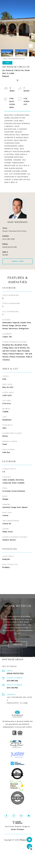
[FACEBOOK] (6, 816)
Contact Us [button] (17, 644)
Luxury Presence (17, 829)
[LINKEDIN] (21, 816)
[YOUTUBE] (29, 816)
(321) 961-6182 (8, 239)
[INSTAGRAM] (14, 816)
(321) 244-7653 (12, 687)
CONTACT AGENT (17, 261)
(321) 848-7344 (12, 680)
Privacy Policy (25, 840)
